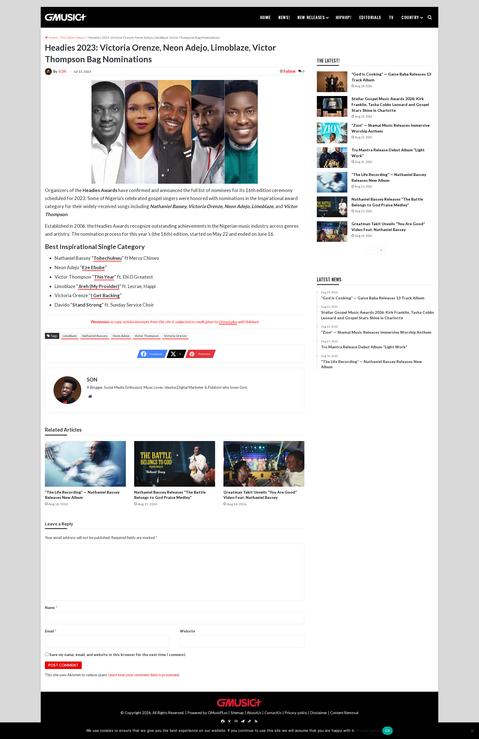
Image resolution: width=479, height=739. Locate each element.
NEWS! (284, 17)
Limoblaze (70, 336)
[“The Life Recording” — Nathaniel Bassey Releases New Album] (85, 464)
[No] (472, 730)
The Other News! (73, 37)
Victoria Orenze (175, 336)
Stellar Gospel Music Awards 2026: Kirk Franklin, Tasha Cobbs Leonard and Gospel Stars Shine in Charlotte (390, 104)
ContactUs (273, 713)
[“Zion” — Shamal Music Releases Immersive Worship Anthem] (332, 133)
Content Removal (344, 713)
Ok (387, 730)
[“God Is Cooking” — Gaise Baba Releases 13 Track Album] (332, 81)
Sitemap (237, 713)
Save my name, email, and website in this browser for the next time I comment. (117, 654)
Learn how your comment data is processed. (144, 675)
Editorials (370, 17)
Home (265, 17)
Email (50, 631)
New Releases (311, 17)
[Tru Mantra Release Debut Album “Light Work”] (332, 157)
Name (51, 607)
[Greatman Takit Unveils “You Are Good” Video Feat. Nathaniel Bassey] (263, 464)
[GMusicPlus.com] (65, 17)
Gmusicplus (228, 322)
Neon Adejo (121, 336)
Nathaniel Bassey (95, 336)
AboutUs (254, 713)
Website (187, 631)
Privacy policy (296, 713)
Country (410, 17)
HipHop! (343, 17)
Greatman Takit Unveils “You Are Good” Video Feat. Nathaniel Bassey (260, 495)
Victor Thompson (147, 336)
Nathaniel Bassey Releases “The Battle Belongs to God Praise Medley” (170, 495)
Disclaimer (318, 713)
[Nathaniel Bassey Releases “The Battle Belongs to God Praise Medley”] (174, 464)
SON (62, 71)
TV (391, 17)
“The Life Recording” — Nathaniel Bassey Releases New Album (82, 495)
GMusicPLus (218, 713)
